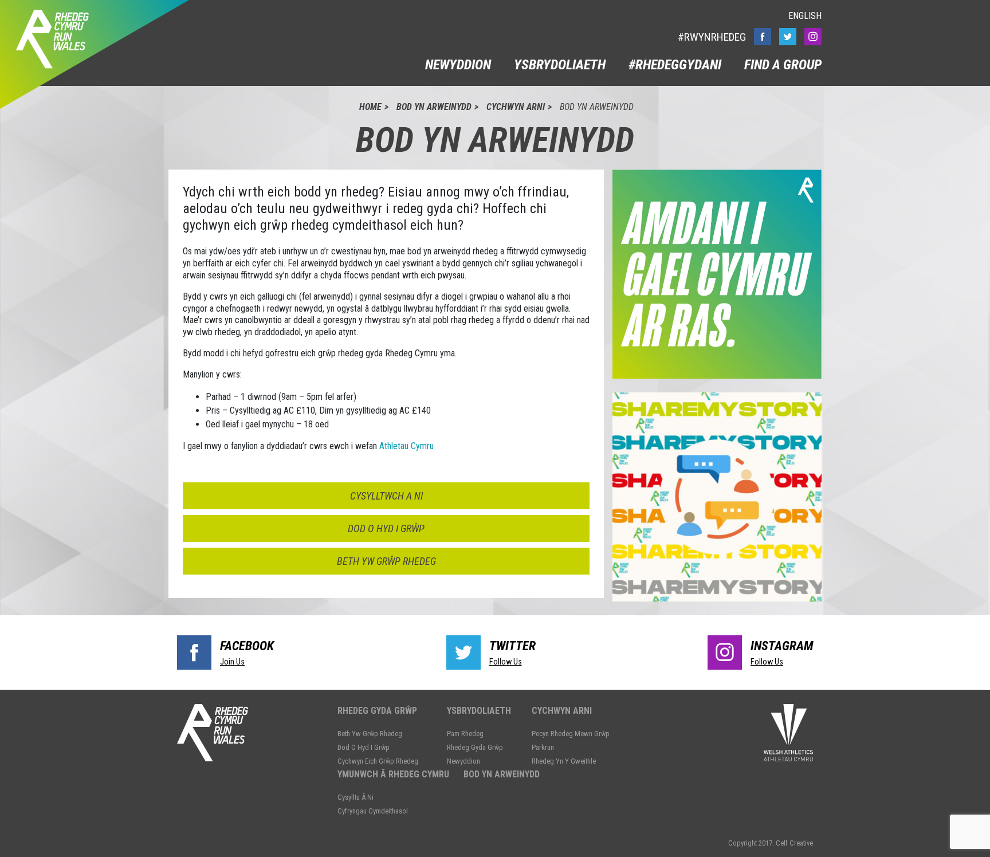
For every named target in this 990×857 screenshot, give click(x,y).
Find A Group (783, 65)
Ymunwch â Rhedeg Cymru (393, 774)
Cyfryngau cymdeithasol (372, 811)
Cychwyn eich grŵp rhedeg (377, 761)
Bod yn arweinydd (434, 106)
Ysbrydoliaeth (560, 65)
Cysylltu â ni (355, 797)
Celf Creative (794, 843)
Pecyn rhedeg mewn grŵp (571, 733)
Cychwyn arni (515, 106)
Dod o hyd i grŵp (386, 528)
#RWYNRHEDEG (712, 37)
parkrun (543, 747)
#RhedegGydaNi (674, 65)
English (805, 15)
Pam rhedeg (465, 733)
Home (370, 106)
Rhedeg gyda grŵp (377, 710)
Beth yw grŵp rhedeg (386, 561)
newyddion (458, 65)
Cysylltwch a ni (386, 496)
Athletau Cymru (405, 446)
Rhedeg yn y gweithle (564, 761)
